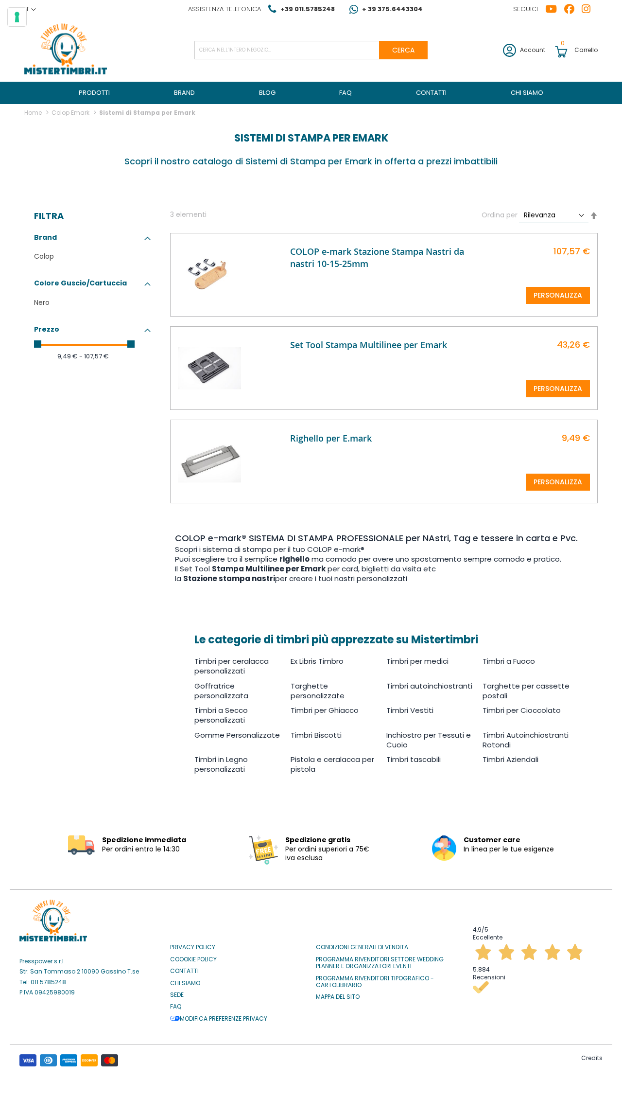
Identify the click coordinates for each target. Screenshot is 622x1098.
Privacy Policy (192, 947)
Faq (175, 1006)
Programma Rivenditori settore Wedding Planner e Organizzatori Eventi (380, 963)
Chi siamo (185, 983)
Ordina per (500, 215)
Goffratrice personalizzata (221, 691)
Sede (177, 995)
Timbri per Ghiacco (325, 710)
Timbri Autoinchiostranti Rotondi (526, 740)
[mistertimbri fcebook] (573, 9)
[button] (30, 9)
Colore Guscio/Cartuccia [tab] (80, 283)
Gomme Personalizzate (237, 735)
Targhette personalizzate (318, 691)
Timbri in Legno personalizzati (221, 764)
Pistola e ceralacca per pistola (332, 764)
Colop (44, 256)
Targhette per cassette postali (526, 691)
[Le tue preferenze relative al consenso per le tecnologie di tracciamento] (17, 17)
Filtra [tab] (49, 216)
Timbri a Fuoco (509, 661)
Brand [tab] (45, 237)
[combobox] (311, 50)
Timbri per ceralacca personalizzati (231, 666)
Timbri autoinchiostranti (429, 686)
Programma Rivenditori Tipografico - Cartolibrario (375, 982)
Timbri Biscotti (316, 735)
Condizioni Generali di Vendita (362, 947)
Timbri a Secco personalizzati (221, 715)
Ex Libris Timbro (317, 661)
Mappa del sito (338, 996)
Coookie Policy (193, 959)
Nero (42, 302)
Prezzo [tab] (46, 329)
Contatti (184, 971)
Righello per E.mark (331, 438)
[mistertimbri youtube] (554, 9)
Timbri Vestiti (409, 710)
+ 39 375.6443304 (392, 9)
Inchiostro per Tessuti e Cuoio (428, 740)
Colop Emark (71, 112)
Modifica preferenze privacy (223, 1018)
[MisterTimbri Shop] (65, 49)
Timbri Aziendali (510, 759)
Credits (592, 1058)
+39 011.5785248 (307, 9)
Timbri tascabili (413, 759)
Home (33, 112)
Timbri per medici (417, 661)
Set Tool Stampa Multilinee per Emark (368, 345)
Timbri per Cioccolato (522, 710)
